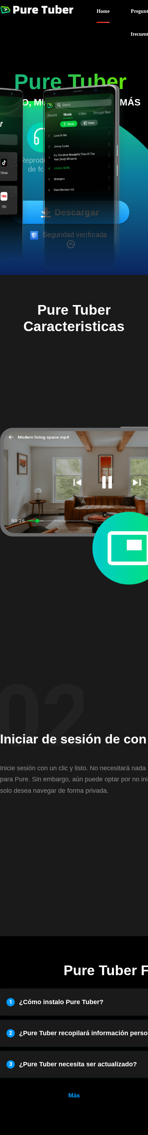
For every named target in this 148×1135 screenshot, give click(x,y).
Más (74, 1095)
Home (103, 11)
